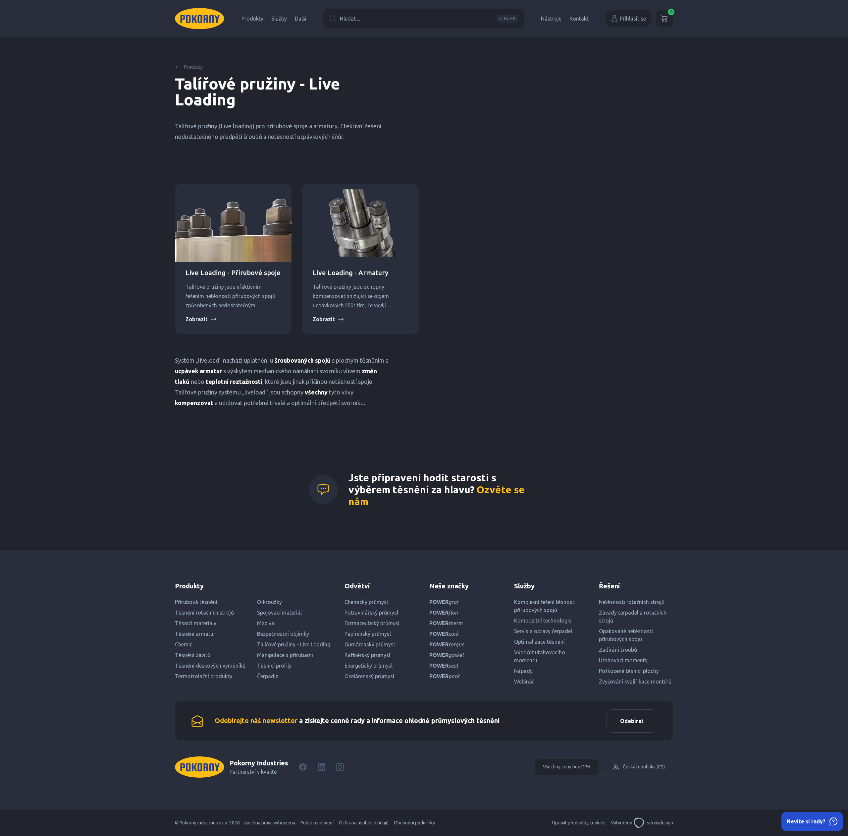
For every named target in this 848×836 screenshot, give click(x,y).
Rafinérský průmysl (367, 655)
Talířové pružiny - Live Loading (293, 644)
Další (300, 19)
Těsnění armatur (195, 634)
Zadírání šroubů (618, 650)
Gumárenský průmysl (369, 644)
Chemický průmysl (366, 602)
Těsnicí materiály (195, 623)
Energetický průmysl (368, 666)
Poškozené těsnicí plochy (629, 671)
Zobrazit (197, 319)
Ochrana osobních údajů (364, 822)
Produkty (252, 19)
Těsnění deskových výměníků (210, 666)
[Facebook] (303, 767)
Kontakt (579, 19)
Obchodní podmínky (414, 822)
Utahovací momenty (623, 660)
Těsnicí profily (274, 666)
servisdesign (660, 822)
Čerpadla (268, 676)
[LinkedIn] (321, 767)
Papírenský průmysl (367, 634)
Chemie (183, 644)
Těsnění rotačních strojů (204, 613)
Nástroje (551, 19)
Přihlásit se (633, 19)
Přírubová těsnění (196, 602)
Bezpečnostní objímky (283, 634)
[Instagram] (340, 767)
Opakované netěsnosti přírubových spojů (626, 635)
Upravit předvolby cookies (579, 822)
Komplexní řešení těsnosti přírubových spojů (545, 606)
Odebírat (632, 721)
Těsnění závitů (192, 655)
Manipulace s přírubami (285, 655)
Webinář (524, 682)
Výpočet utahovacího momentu (539, 656)
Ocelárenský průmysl (369, 676)
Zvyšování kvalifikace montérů (635, 682)
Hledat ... (427, 19)
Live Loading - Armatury (350, 272)
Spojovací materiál (279, 613)
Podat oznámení (317, 822)
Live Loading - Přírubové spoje (233, 272)
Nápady (523, 671)
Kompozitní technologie (542, 621)
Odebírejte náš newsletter (256, 720)
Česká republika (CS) (644, 766)
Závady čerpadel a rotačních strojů (632, 617)
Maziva (265, 623)
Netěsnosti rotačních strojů (631, 602)
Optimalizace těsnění (539, 642)
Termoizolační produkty (203, 676)
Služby (279, 19)
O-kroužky (269, 602)
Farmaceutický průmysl (371, 623)
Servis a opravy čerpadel (543, 631)
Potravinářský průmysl (371, 613)
